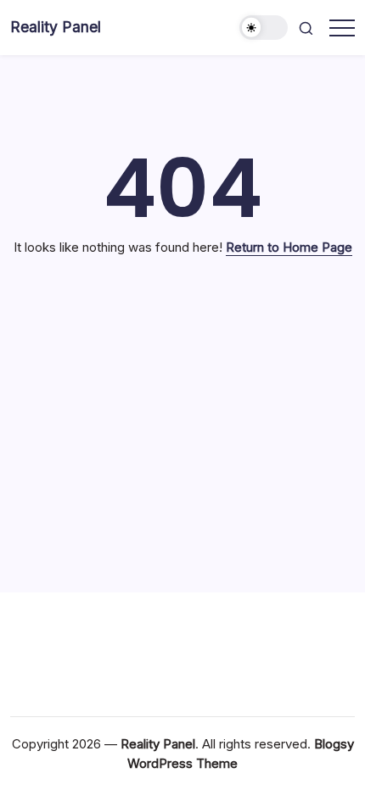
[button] (264, 27)
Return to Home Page (289, 247)
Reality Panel (55, 27)
